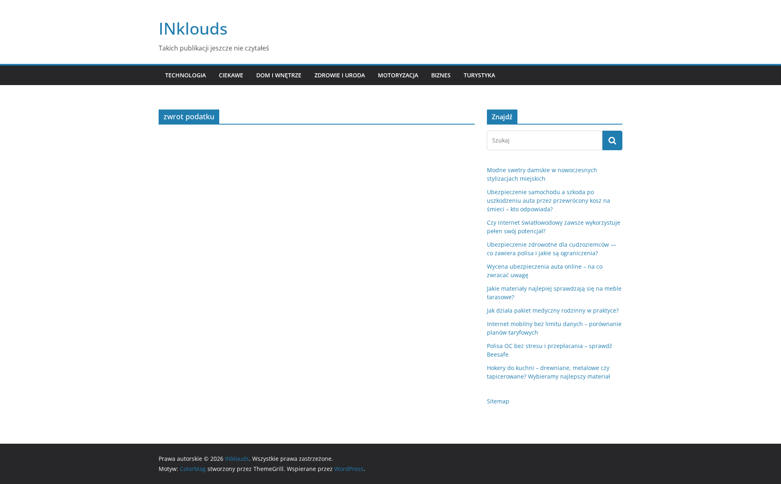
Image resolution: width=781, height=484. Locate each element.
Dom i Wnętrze (278, 75)
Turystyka (479, 75)
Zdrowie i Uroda (339, 75)
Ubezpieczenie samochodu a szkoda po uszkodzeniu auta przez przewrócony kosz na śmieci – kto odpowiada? (548, 200)
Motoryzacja (398, 75)
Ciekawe (231, 75)
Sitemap (498, 401)
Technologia (185, 75)
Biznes (441, 75)
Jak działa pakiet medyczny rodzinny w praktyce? (553, 310)
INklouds (193, 28)
